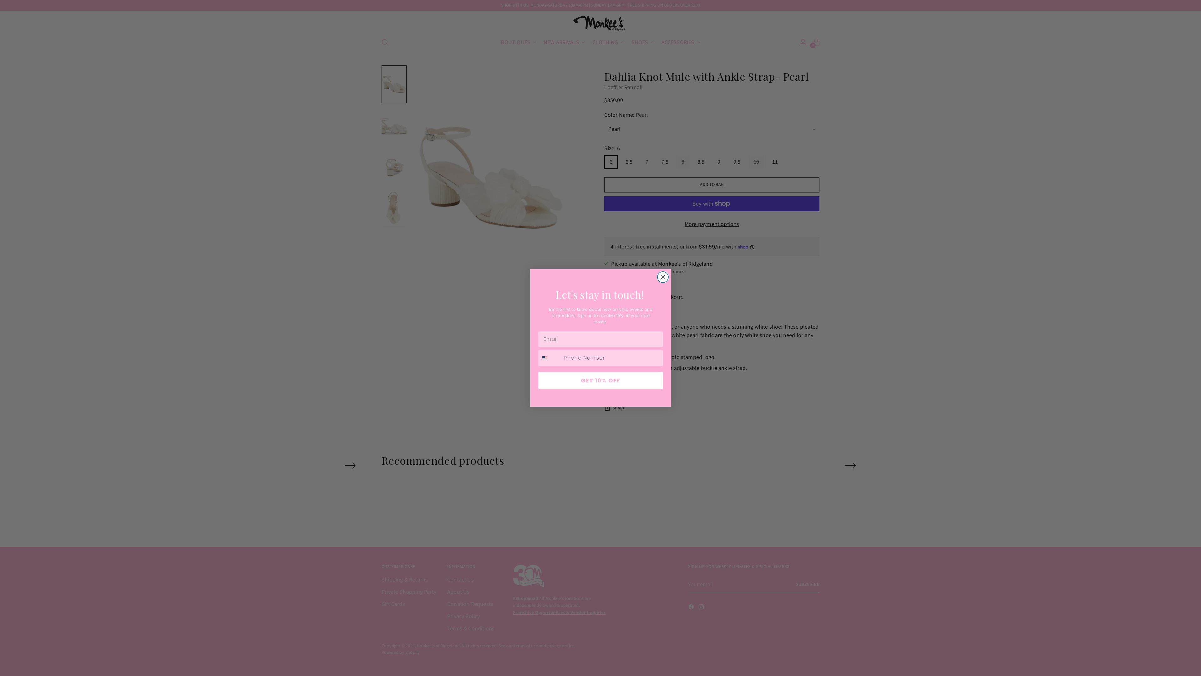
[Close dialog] (662, 277)
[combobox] (550, 358)
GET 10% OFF (600, 380)
